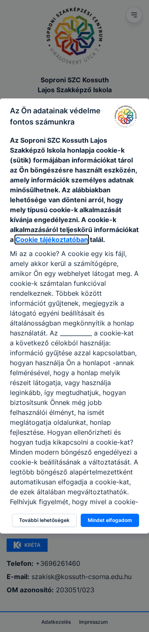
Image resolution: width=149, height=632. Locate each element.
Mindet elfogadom (110, 520)
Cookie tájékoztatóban (51, 239)
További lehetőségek (44, 520)
